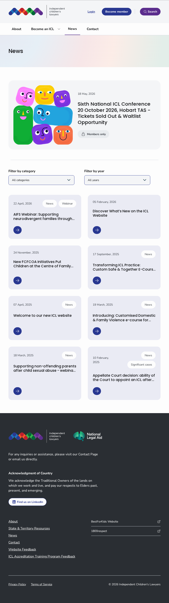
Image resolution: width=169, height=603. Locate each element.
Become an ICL (42, 29)
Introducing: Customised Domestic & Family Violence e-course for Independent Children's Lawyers (124, 320)
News (72, 29)
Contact (93, 29)
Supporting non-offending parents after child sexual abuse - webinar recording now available (44, 370)
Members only (96, 134)
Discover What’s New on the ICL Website (121, 213)
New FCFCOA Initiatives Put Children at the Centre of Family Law (42, 266)
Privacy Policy (17, 584)
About (16, 29)
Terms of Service (41, 584)
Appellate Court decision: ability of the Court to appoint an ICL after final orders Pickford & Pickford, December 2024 (124, 382)
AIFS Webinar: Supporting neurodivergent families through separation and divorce (42, 219)
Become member (116, 12)
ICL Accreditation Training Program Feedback (41, 556)
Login (91, 12)
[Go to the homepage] (36, 11)
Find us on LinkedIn (30, 502)
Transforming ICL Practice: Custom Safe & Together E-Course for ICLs (124, 269)
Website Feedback (22, 549)
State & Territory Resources (29, 528)
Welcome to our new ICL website (42, 315)
